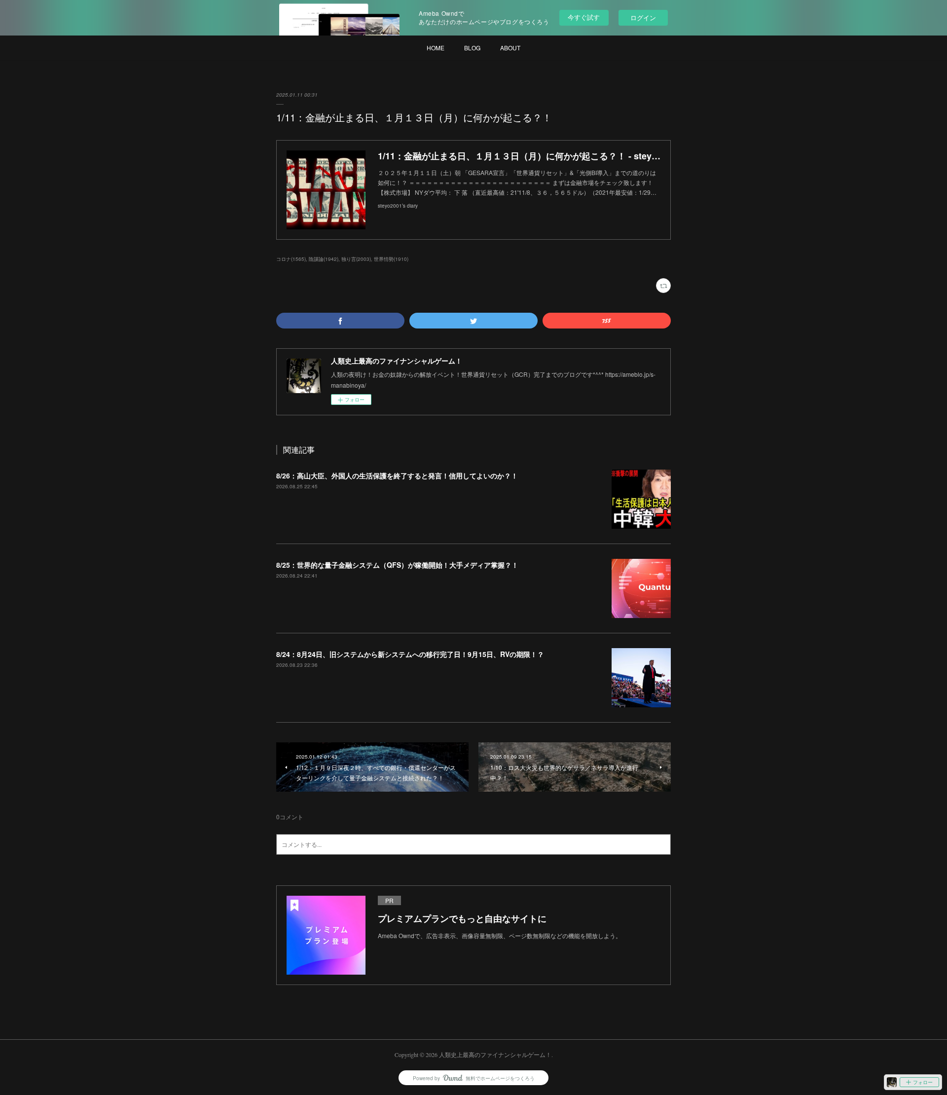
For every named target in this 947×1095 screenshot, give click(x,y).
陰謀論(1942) (323, 259)
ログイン (643, 17)
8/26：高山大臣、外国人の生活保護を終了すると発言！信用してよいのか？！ (397, 475)
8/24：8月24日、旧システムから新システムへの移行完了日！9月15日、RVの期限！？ (410, 654)
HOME (435, 47)
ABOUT (510, 47)
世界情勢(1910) (391, 259)
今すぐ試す (584, 17)
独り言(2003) (356, 259)
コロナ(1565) (291, 259)
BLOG (472, 47)
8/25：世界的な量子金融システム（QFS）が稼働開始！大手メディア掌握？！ (397, 565)
